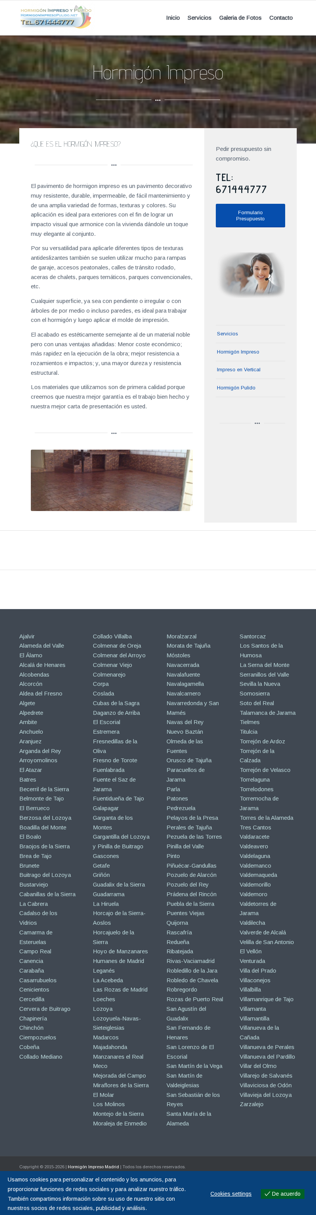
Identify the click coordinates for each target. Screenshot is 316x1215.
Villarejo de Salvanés (266, 1075)
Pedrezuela (180, 808)
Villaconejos (255, 980)
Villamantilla (254, 1018)
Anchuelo (31, 731)
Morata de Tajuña (188, 645)
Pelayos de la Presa (192, 817)
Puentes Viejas (185, 913)
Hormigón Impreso (238, 352)
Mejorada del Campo (119, 1075)
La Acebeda (108, 980)
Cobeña (29, 1047)
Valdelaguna (255, 856)
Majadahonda (110, 1047)
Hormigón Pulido (236, 388)
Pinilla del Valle (185, 846)
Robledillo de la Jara (191, 970)
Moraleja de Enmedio (120, 1123)
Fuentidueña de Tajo (118, 798)
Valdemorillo (255, 884)
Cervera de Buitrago (45, 1008)
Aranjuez (30, 741)
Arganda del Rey (40, 751)
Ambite (28, 722)
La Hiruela (106, 903)
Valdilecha (252, 922)
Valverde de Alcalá (263, 932)
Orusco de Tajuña (189, 760)
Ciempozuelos (37, 1037)
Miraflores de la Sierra (121, 1085)
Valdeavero (254, 846)
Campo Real (35, 951)
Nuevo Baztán (184, 731)
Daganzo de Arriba (116, 712)
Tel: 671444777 (241, 183)
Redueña (177, 942)
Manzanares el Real (118, 1056)
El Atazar (30, 770)
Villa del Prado (258, 970)
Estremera (106, 731)
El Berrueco (34, 808)
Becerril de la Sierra (44, 789)
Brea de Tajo (35, 856)
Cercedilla (31, 999)
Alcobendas (34, 674)
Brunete (29, 865)
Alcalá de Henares (42, 665)
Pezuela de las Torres (194, 836)
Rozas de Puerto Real (194, 999)
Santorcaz (253, 636)
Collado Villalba (112, 636)
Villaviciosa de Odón (266, 1085)
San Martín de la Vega (194, 1066)
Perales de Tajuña (189, 827)
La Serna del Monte (264, 665)
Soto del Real (257, 703)
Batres (27, 779)
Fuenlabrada (108, 770)
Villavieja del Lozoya (266, 1094)
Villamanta (253, 1008)
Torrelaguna (255, 779)
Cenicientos (34, 989)
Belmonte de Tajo (41, 798)
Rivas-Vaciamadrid (190, 961)
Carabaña (31, 970)
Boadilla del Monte (42, 827)
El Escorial (106, 722)
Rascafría (179, 932)
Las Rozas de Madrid (120, 989)
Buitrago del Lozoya (45, 874)
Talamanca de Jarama (268, 712)
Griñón (101, 874)
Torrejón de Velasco (265, 770)
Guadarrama (108, 894)
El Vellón (251, 951)
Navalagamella (185, 683)
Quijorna (177, 922)
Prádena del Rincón (191, 894)
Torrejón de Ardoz (262, 741)
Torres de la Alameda (266, 817)
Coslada (103, 693)
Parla (173, 789)
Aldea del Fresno (40, 693)
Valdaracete (254, 836)
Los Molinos (109, 1104)
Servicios (227, 334)
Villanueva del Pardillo (267, 1056)
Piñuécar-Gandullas (191, 865)
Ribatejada (179, 951)
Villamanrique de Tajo (267, 999)
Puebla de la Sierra (190, 903)
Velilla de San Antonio (267, 942)
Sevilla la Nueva (260, 683)
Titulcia (248, 731)
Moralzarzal (181, 636)
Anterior (48, 480)
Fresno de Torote (115, 760)
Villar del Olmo (258, 1066)
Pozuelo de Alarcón (191, 874)
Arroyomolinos (38, 760)
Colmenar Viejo (112, 665)
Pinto (173, 856)
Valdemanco (255, 865)
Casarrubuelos (38, 980)
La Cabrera (33, 903)
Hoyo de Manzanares (120, 951)
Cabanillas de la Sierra (47, 894)
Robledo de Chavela (192, 980)
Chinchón (31, 1027)
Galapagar (106, 808)
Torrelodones (257, 789)
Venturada (252, 961)
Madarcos (106, 1037)
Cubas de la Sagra (116, 703)
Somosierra (255, 693)
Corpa (101, 683)
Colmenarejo (109, 674)
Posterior (175, 480)
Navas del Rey (185, 722)
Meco (100, 1066)
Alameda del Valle (41, 645)
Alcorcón (30, 683)
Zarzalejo (252, 1104)
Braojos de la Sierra (44, 846)
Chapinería (33, 1018)
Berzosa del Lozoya (45, 817)
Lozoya (103, 1008)
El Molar (103, 1094)
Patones (177, 798)
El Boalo (30, 836)
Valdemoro (253, 894)
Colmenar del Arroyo (119, 655)
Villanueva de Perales (267, 1047)
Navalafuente (183, 674)
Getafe (101, 865)
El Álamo (30, 655)
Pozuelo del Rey (187, 884)
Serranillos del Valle (264, 674)
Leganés (104, 970)
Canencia (31, 961)
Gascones (106, 856)
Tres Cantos (255, 827)
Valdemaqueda (258, 874)
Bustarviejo (33, 884)
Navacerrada (182, 665)
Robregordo (181, 989)
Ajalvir (27, 636)
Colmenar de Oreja (117, 645)
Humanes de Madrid (118, 961)
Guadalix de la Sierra (119, 884)
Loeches (104, 999)
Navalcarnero (183, 693)
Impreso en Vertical (239, 369)
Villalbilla (250, 989)
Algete (27, 703)
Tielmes (250, 722)
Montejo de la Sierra (118, 1113)
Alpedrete (31, 712)
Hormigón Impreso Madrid (93, 1166)
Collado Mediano (40, 1056)
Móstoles (178, 655)
